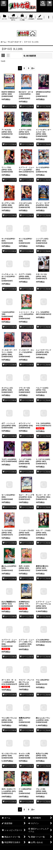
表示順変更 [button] (31, 56)
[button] (3, 3)
